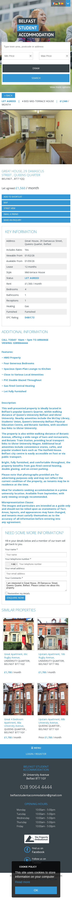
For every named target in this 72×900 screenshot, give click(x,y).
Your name (11, 549)
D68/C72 (29, 317)
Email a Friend (11, 214)
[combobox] (11, 564)
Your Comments (14, 578)
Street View (9, 208)
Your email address (15, 568)
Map (6, 202)
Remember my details (19, 593)
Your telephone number (18, 559)
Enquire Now (15, 597)
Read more (22, 882)
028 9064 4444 (36, 787)
